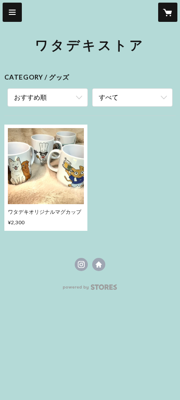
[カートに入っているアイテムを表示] (167, 12)
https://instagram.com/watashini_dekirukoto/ (81, 264)
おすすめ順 (30, 97)
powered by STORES (90, 289)
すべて (108, 97)
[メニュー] (12, 12)
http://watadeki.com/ (98, 264)
